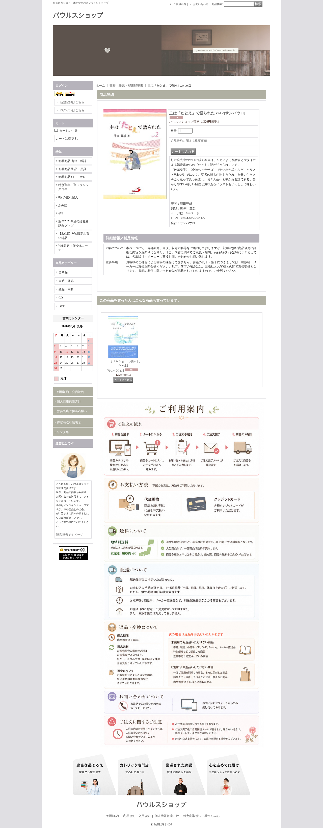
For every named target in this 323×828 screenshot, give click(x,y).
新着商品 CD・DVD (71, 177)
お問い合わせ (200, 4)
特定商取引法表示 (69, 422)
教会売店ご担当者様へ (72, 411)
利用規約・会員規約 (136, 816)
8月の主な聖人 (68, 197)
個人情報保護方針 (69, 401)
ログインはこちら (72, 110)
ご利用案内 (179, 4)
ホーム (100, 85)
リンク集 (63, 432)
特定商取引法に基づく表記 (201, 816)
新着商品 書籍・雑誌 (72, 161)
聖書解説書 (135, 85)
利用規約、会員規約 (70, 392)
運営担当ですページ (69, 535)
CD (61, 298)
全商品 (63, 272)
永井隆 (62, 205)
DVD (62, 306)
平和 (61, 213)
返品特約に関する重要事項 (189, 141)
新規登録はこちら (72, 102)
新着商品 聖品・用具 (72, 169)
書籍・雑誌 (66, 281)
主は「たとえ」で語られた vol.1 (123, 366)
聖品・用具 (66, 289)
